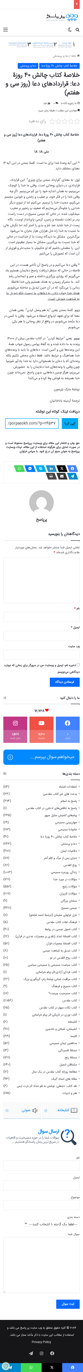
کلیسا (74, 1036)
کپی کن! (69, 423)
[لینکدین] (50, 468)
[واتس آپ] (18, 468)
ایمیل (75, 627)
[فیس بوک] (71, 468)
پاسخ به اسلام (69, 801)
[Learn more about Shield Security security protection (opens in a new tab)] (5, 1366)
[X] (60, 468)
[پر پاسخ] (62, 17)
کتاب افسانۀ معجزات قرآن (61, 943)
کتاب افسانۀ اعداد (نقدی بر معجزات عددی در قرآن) (46, 936)
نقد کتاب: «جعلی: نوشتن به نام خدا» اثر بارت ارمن (47, 1086)
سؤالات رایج (69, 886)
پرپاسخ (41, 519)
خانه (74, 56)
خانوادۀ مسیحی (67, 829)
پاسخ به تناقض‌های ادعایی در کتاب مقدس (51, 808)
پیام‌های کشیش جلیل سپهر (60, 815)
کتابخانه (72, 1022)
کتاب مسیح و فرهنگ (64, 986)
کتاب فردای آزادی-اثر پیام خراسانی (56, 972)
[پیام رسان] (28, 468)
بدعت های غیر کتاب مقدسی (60, 794)
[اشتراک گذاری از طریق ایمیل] (60, 476)
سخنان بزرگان (69, 900)
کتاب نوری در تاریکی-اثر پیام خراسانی (54, 1014)
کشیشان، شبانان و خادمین (61, 1029)
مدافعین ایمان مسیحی (63, 1043)
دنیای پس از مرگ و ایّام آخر (60, 858)
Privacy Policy (41, 1342)
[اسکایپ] (39, 468)
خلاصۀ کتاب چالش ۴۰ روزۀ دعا (59, 65)
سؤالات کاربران (68, 893)
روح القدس (70, 865)
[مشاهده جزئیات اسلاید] (22, 1110)
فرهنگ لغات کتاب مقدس (61, 922)
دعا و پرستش (61, 56)
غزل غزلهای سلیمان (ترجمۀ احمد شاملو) (53, 915)
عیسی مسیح (69, 908)
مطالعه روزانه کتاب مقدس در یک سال (54, 1071)
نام (77, 608)
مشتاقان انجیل (68, 1064)
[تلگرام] (71, 476)
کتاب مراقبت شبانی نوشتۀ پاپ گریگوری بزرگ (50, 979)
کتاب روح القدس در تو (63, 957)
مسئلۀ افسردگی (67, 1050)
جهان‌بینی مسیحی (66, 822)
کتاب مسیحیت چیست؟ (62, 993)
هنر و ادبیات (69, 1093)
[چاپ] (50, 476)
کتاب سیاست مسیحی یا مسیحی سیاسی (52, 965)
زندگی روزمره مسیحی (64, 872)
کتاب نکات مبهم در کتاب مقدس (58, 1007)
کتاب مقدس (69, 1000)
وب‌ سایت (74, 646)
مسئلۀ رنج (71, 1057)
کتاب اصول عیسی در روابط (61, 929)
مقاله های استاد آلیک (64, 1079)
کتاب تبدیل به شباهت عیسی (60, 950)
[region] (41, 1110)
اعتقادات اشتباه (68, 787)
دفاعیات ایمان (68, 851)
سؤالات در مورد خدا (65, 879)
